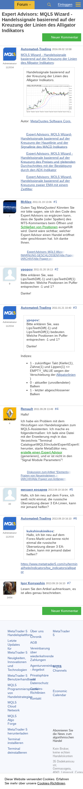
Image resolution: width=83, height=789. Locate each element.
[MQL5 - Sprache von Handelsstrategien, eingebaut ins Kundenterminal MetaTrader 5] (7, 5)
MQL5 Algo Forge (12, 720)
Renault (27, 409)
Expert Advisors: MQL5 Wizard (46, 252)
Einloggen (65, 4)
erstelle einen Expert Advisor (41, 452)
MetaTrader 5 (61, 633)
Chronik (36, 637)
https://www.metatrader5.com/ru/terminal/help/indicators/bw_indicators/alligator (49, 568)
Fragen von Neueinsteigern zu (40, 475)
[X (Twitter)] (70, 716)
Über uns (37, 631)
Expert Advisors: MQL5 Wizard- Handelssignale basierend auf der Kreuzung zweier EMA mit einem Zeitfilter (46, 183)
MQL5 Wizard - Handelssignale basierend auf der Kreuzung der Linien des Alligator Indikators (49, 58)
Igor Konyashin (33, 583)
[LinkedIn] (63, 724)
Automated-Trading (36, 49)
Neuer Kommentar (64, 37)
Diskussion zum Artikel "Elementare (49, 472)
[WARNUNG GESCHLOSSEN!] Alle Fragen (47, 255)
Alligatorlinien (66, 374)
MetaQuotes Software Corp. (50, 121)
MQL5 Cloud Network (14, 706)
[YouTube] (55, 724)
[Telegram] (63, 716)
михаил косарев (34, 489)
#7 (69, 583)
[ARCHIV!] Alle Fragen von (37, 258)
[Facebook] (55, 716)
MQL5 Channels (60, 668)
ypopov (27, 269)
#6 (75, 518)
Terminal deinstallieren (17, 750)
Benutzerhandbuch (21, 677)
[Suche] (49, 4)
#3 (75, 307)
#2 (56, 269)
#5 (71, 489)
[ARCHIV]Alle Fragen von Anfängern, (44, 479)
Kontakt (35, 698)
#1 (55, 202)
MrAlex (26, 202)
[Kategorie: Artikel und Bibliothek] (9, 38)
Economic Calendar (60, 693)
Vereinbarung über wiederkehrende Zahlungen (42, 654)
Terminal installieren (15, 741)
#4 (57, 409)
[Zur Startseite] (3, 38)
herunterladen (18, 731)
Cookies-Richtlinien (37, 690)
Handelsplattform (20, 633)
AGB (33, 642)
